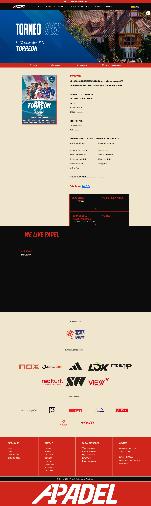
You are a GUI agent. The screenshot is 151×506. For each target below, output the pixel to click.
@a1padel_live (89, 455)
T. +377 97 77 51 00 (125, 451)
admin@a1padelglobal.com (129, 448)
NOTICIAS (76, 7)
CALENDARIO (59, 7)
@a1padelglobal (90, 448)
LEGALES (11, 451)
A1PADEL (41, 7)
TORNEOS (68, 7)
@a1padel (87, 458)
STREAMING (107, 7)
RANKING (49, 7)
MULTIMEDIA (85, 7)
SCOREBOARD (97, 7)
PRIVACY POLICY (13, 455)
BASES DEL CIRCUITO (15, 458)
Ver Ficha (86, 186)
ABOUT (10, 448)
